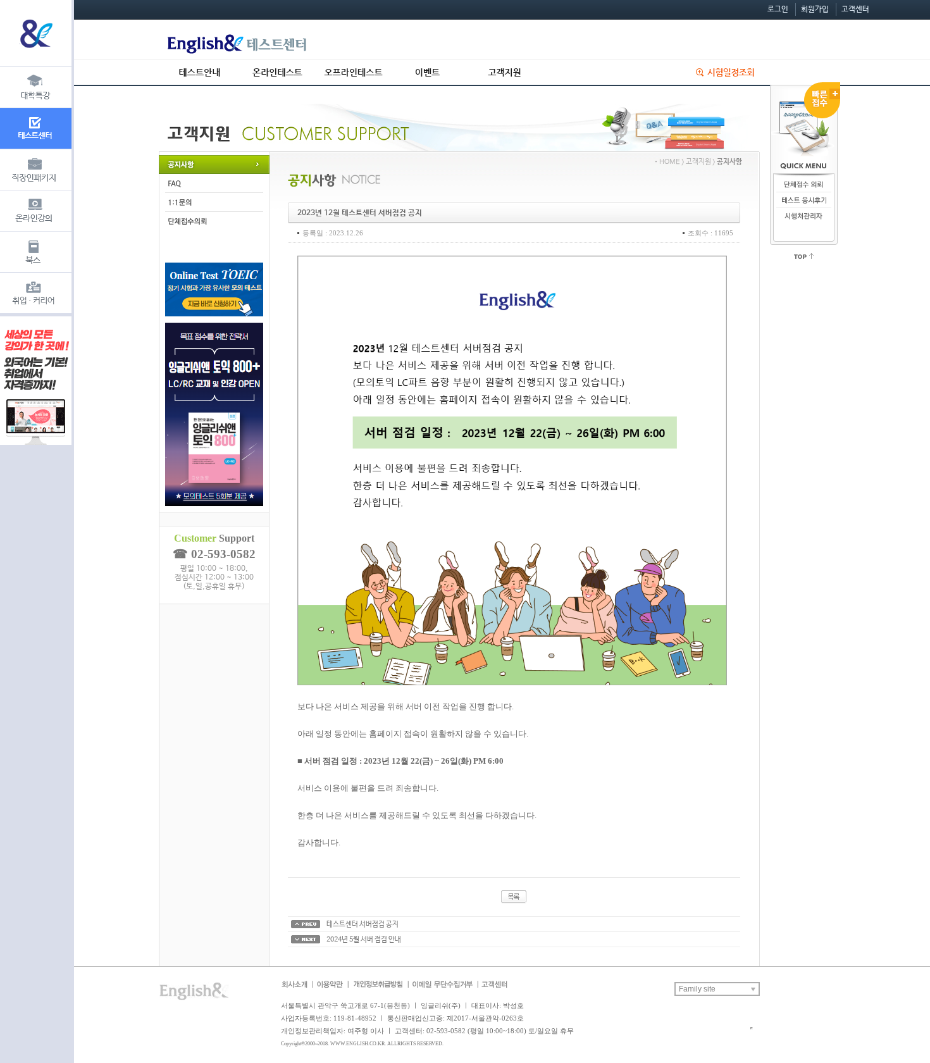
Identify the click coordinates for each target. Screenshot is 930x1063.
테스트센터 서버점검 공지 (362, 924)
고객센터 (855, 9)
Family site (697, 989)
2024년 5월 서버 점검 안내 (363, 939)
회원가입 (815, 9)
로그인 (777, 9)
